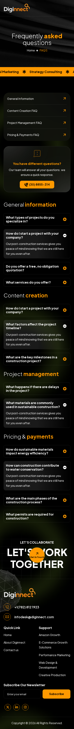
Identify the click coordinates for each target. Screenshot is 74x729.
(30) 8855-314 (39, 184)
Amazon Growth (49, 635)
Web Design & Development (48, 665)
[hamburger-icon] (67, 8)
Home (31, 50)
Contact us (11, 650)
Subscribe (56, 694)
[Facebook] (16, 707)
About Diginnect (14, 642)
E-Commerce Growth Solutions (53, 645)
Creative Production (52, 675)
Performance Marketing (54, 655)
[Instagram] (25, 707)
